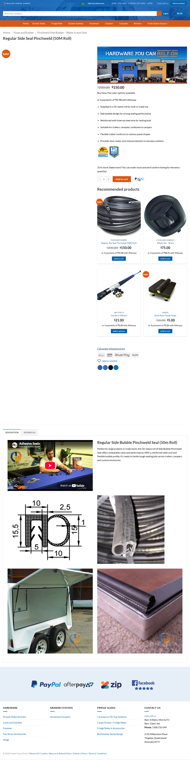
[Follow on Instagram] (179, 754)
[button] (166, 13)
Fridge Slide (56, 23)
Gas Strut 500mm (119, 315)
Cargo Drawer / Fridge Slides (111, 722)
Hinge (6, 739)
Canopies (123, 23)
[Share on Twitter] (105, 367)
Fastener (7, 728)
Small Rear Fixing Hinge (165, 315)
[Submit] (159, 13)
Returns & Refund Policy (60, 753)
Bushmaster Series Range (110, 733)
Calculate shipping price (111, 348)
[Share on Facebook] (100, 367)
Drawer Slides (38, 23)
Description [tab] (12, 432)
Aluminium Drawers (60, 716)
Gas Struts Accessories (14, 733)
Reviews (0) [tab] (29, 432)
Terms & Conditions (98, 753)
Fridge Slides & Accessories (111, 728)
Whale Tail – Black (165, 243)
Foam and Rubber (24, 32)
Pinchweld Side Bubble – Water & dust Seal (62, 32)
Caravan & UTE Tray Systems (112, 716)
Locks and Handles (12, 722)
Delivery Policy (80, 753)
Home (25, 23)
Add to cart (122, 179)
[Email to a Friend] (110, 367)
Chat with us (162, 3)
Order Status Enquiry (157, 23)
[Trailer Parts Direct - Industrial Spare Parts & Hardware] (18, 3)
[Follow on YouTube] (185, 754)
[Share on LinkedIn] (116, 367)
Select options (119, 331)
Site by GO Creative (39, 753)
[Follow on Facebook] (176, 754)
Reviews (137, 23)
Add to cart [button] (119, 259)
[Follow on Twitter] (182, 754)
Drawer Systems (75, 23)
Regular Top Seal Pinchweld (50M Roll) (119, 243)
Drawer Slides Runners (14, 716)
